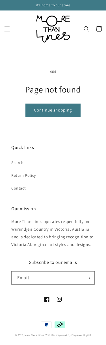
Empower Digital (81, 334)
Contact (18, 188)
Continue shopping (53, 110)
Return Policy (23, 175)
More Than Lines (34, 334)
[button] (7, 29)
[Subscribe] (88, 278)
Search (17, 162)
